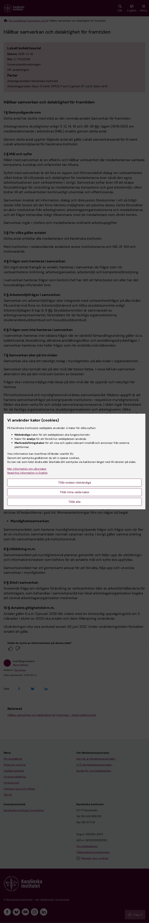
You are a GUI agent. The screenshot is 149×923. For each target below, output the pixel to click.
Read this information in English (27, 473)
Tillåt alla (74, 502)
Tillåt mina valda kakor (74, 492)
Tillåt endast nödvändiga (74, 482)
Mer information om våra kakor (27, 469)
